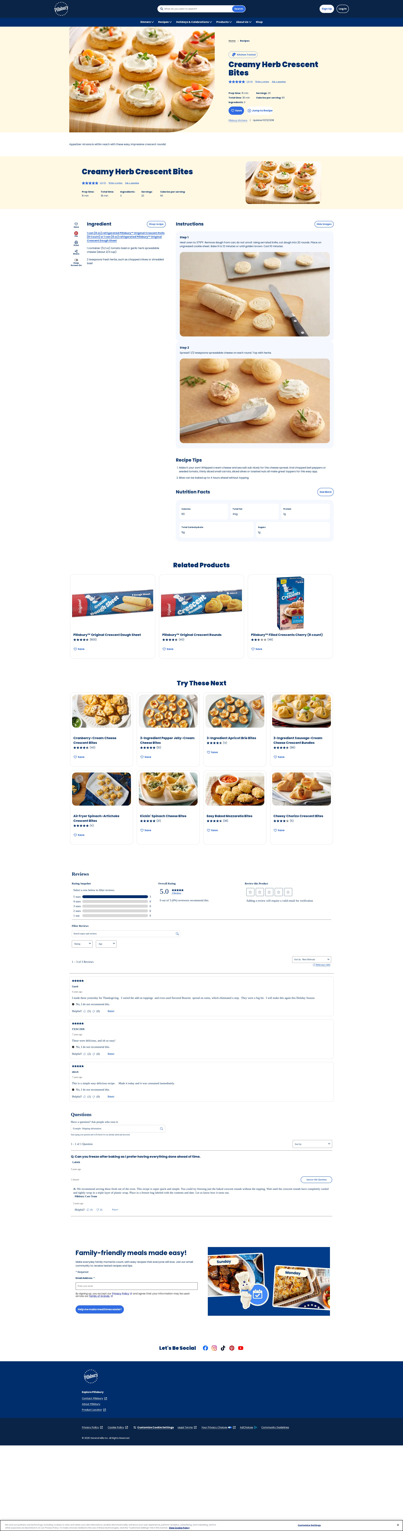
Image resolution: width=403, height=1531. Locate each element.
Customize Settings (309, 1525)
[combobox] (197, 9)
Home (232, 40)
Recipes (245, 40)
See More (326, 492)
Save (238, 110)
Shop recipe (156, 224)
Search (238, 8)
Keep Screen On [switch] (76, 264)
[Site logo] (90, 1377)
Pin (76, 236)
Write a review (262, 82)
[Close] (397, 1525)
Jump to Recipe (262, 110)
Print (76, 245)
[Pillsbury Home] (61, 9)
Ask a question (279, 82)
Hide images (324, 224)
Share (76, 253)
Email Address (85, 1278)
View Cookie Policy (179, 1527)
